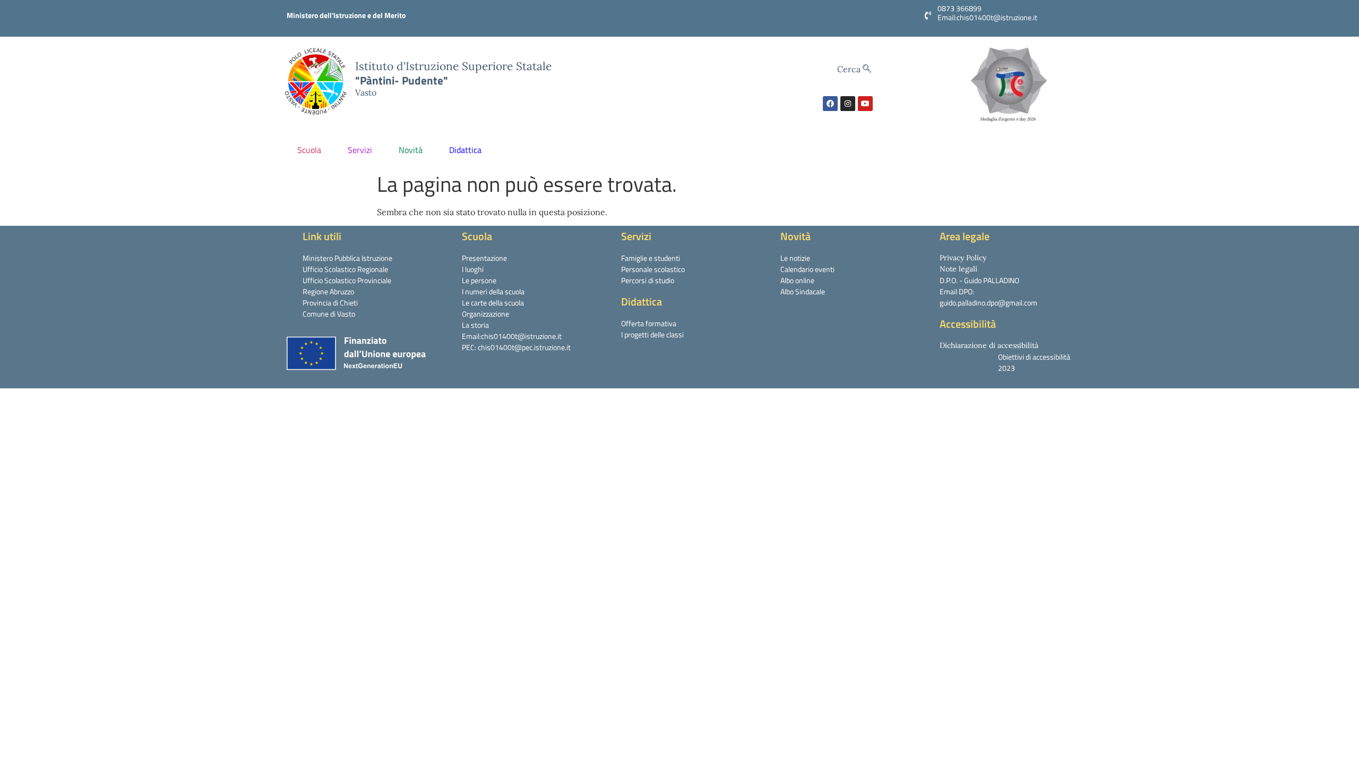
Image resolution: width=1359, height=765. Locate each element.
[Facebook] (830, 103)
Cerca (850, 69)
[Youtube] (865, 103)
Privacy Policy (963, 257)
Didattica (465, 149)
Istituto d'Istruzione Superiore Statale (453, 66)
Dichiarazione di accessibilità (989, 345)
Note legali (958, 269)
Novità (411, 149)
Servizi (360, 149)
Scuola (309, 149)
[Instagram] (847, 103)
